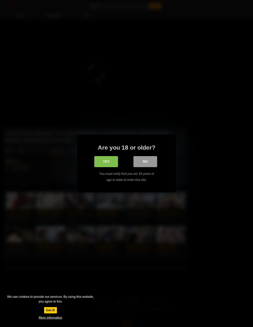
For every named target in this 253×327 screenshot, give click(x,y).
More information (50, 317)
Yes (106, 161)
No (145, 161)
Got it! (50, 310)
